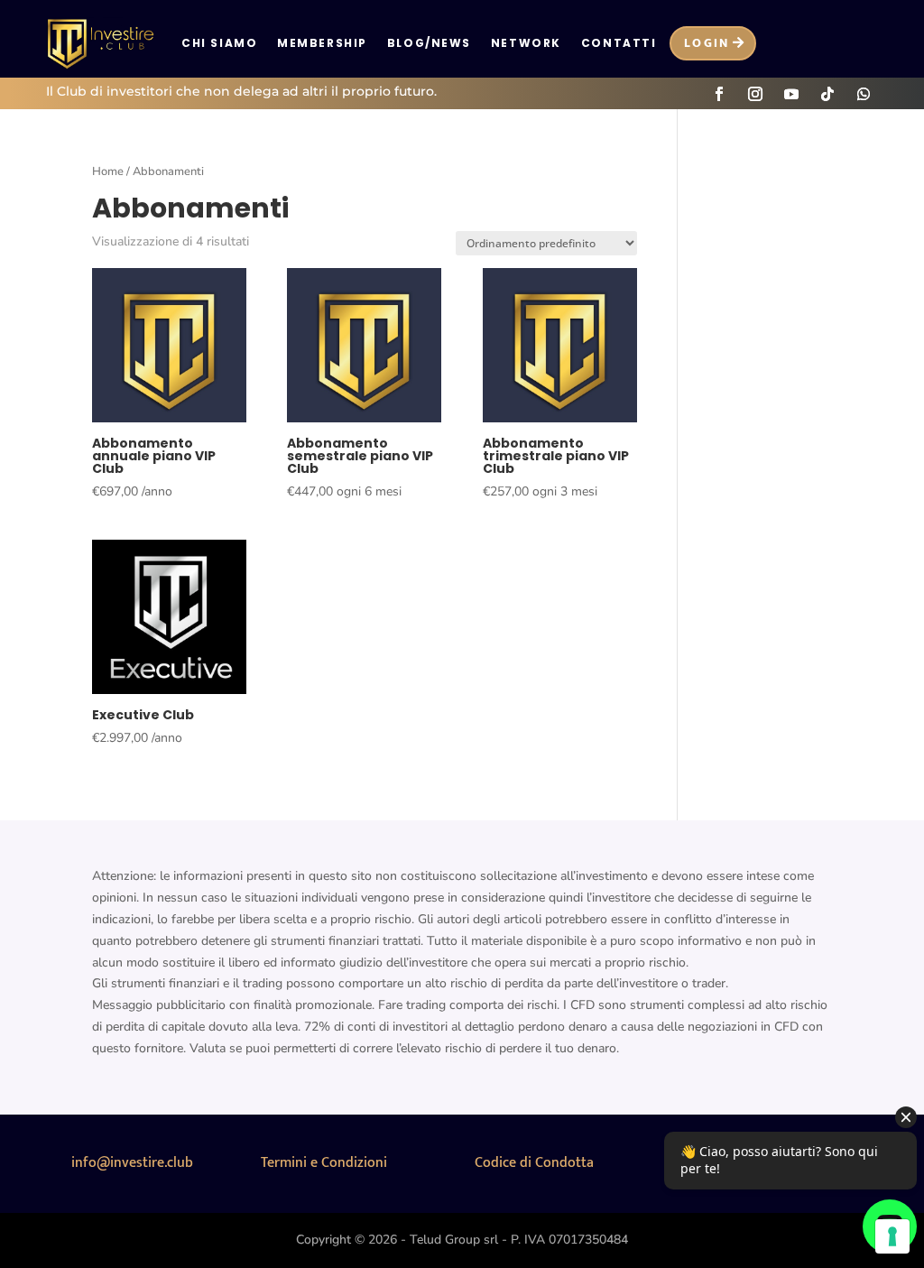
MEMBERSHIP (322, 43)
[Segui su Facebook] (719, 93)
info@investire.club (132, 1163)
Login (706, 42)
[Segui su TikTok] (827, 93)
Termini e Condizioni (324, 1163)
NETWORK (526, 43)
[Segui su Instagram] (755, 93)
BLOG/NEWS (429, 43)
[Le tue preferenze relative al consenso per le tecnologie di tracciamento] (892, 1236)
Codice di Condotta (534, 1163)
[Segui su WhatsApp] (863, 93)
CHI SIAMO (219, 43)
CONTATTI (618, 43)
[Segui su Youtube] (791, 93)
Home (108, 171)
